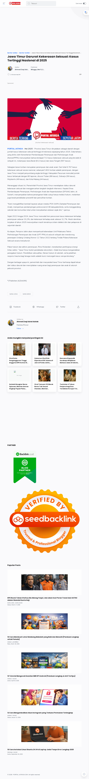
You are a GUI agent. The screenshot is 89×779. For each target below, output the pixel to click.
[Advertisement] (44, 30)
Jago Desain (54, 775)
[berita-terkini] (27, 294)
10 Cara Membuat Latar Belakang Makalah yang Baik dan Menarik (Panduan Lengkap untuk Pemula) (43, 638)
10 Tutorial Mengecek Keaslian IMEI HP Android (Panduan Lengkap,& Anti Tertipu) (41, 676)
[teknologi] (10, 752)
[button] (29, 3)
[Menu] (4, 3)
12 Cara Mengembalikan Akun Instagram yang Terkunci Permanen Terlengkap (40, 713)
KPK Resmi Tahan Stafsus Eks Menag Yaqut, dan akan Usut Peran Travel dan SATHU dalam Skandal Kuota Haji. (42, 599)
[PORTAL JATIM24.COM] (15, 3)
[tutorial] (14, 679)
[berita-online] (13, 294)
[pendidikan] (15, 642)
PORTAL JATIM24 (15, 149)
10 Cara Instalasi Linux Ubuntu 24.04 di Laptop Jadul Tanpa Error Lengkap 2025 (40, 749)
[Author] (25, 70)
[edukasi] (9, 642)
